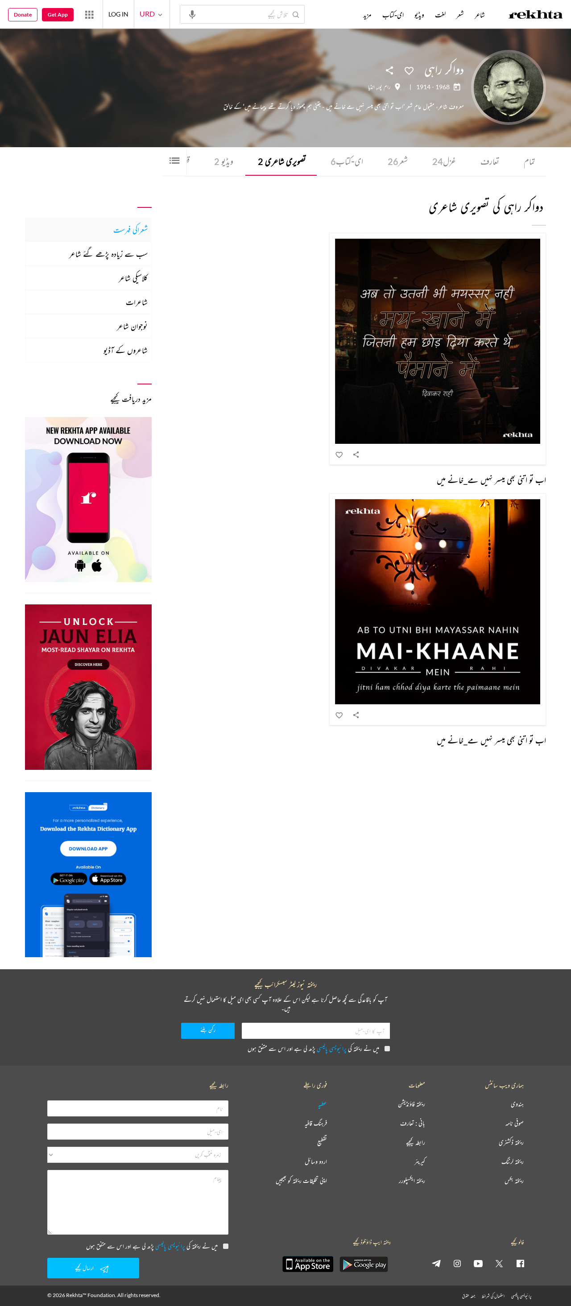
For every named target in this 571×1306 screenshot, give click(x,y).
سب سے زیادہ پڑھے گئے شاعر (108, 253)
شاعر (480, 15)
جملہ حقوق (468, 1296)
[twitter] (499, 1263)
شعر (398, 161)
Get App (58, 14)
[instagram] (457, 1263)
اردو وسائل (316, 1161)
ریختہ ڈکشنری (511, 1142)
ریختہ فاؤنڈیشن (411, 1104)
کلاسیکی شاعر (133, 278)
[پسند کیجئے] (409, 70)
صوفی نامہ (514, 1123)
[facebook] (520, 1263)
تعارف (489, 161)
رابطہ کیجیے (415, 1142)
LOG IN (118, 14)
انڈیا (371, 87)
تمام (529, 161)
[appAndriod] (363, 1264)
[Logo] (536, 15)
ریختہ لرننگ (512, 1161)
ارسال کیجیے (84, 1268)
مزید (367, 15)
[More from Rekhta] (89, 14)
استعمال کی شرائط (493, 1296)
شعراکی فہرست (130, 229)
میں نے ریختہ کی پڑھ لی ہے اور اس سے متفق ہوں (313, 1048)
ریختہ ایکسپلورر (412, 1181)
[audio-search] (192, 13)
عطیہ (322, 1104)
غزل (444, 161)
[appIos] (307, 1264)
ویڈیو (223, 161)
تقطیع (322, 1142)
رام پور (383, 87)
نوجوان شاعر (132, 326)
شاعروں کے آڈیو (125, 350)
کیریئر (419, 1161)
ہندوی (517, 1104)
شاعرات (137, 302)
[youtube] (478, 1263)
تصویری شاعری (282, 161)
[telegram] (436, 1263)
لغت (440, 15)
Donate (23, 14)
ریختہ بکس (514, 1181)
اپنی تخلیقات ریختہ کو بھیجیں (301, 1181)
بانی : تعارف (412, 1123)
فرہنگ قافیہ (316, 1123)
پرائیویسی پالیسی (332, 1048)
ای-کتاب (347, 161)
